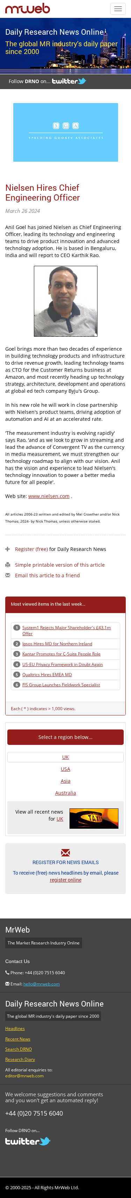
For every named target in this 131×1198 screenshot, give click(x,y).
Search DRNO (18, 1049)
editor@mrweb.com (24, 1076)
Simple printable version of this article (60, 564)
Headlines (15, 1028)
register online (65, 879)
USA (65, 769)
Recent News (17, 1039)
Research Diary (20, 1059)
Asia (66, 781)
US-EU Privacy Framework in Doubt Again (62, 664)
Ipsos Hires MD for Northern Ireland (57, 644)
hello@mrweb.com (41, 984)
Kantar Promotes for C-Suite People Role (61, 654)
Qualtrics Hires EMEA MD (47, 675)
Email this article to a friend (47, 575)
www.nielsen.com (49, 496)
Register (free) (31, 549)
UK (65, 757)
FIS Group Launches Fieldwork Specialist (61, 685)
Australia (65, 792)
